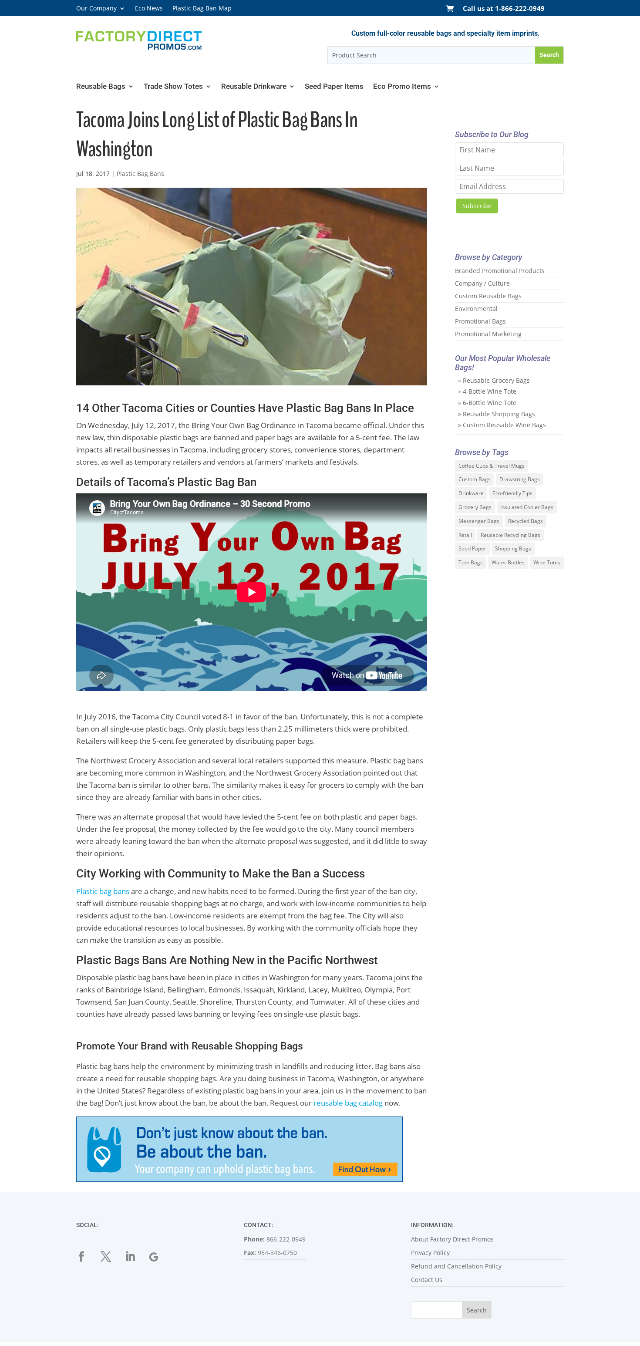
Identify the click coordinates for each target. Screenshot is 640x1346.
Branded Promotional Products (500, 271)
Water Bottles (508, 562)
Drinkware (471, 493)
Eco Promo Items (402, 87)
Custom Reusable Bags (488, 296)
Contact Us (426, 1279)
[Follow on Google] (159, 1256)
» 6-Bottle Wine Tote (487, 402)
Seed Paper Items (334, 87)
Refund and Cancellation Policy (456, 1266)
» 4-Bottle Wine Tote (487, 391)
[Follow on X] (111, 1256)
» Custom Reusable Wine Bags (502, 425)
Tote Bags (470, 562)
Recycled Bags (525, 521)
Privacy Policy (430, 1252)
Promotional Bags (480, 321)
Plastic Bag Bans (140, 173)
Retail (465, 535)
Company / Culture (482, 283)
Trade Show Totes (173, 87)
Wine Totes (546, 562)
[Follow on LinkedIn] (135, 1256)
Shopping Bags (513, 548)
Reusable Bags (100, 87)
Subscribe (477, 206)
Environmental (476, 308)
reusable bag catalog (348, 1103)
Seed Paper (472, 548)
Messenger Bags (478, 521)
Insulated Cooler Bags (526, 507)
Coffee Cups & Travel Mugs (491, 465)
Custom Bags (474, 479)
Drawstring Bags (519, 479)
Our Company (96, 8)
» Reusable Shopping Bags (496, 414)
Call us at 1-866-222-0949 (504, 9)
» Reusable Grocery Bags (494, 380)
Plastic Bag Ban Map (202, 8)
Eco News (149, 8)
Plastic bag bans (102, 891)
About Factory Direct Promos (452, 1239)
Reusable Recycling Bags (510, 535)
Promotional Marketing (488, 334)
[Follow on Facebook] (86, 1256)
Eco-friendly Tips (512, 493)
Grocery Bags (475, 507)
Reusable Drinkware (253, 87)
